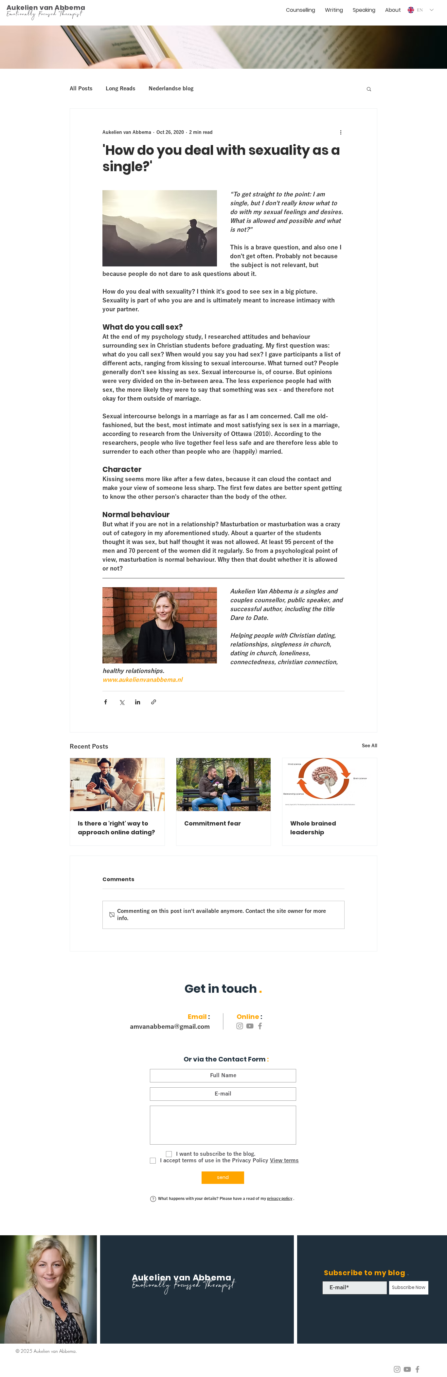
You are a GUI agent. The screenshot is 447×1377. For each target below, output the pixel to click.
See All (369, 745)
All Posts (81, 89)
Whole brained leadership (313, 827)
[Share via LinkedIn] (137, 702)
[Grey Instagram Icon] (397, 1369)
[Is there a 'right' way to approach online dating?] (117, 784)
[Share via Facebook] (105, 702)
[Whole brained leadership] (329, 784)
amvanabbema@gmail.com (170, 1026)
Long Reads (120, 89)
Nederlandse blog (171, 89)
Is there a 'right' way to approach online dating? (116, 827)
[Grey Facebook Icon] (417, 1369)
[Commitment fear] (223, 784)
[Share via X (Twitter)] (121, 702)
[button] (369, 88)
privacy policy (279, 1198)
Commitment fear (212, 823)
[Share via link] (154, 702)
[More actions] (341, 132)
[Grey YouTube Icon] (407, 1369)
